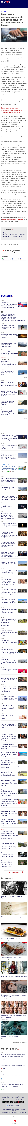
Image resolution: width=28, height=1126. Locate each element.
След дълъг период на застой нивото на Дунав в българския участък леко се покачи (9, 602)
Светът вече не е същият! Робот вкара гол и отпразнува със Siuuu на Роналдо (12, 1085)
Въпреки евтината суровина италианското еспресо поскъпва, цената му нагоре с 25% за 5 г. (9, 652)
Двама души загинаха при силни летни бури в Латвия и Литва (9, 344)
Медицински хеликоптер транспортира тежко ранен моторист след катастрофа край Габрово (9, 456)
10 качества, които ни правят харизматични (14, 976)
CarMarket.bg (5, 1096)
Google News (7, 259)
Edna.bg (8, 1097)
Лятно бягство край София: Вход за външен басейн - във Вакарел (9, 469)
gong (4, 1089)
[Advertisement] (14, 277)
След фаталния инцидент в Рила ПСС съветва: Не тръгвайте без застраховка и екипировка (9, 622)
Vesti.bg (12, 1097)
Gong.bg (14, 1094)
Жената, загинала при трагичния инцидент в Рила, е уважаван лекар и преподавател (9, 845)
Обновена (3, 829)
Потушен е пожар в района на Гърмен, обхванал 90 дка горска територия (8, 412)
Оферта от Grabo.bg (5, 464)
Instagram (24, 259)
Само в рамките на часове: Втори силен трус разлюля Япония (9, 447)
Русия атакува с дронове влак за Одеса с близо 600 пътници (9, 336)
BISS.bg (10, 1096)
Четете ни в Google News (14, 1105)
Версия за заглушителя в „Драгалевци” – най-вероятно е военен (9, 854)
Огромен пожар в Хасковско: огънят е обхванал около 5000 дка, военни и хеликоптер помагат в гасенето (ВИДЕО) (11, 835)
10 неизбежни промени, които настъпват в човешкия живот (13, 1016)
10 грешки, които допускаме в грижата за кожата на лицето (13, 996)
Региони (17, 6)
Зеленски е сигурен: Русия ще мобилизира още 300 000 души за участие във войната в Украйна (9, 438)
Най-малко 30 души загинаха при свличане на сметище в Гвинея (9, 353)
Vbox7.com (9, 1094)
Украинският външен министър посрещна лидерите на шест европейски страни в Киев (9, 554)
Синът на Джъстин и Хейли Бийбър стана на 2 (13, 1065)
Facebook (16, 259)
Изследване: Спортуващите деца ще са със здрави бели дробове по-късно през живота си (9, 364)
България (6, 295)
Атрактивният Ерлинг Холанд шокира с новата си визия (9, 746)
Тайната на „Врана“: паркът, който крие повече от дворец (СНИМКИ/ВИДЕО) (7, 863)
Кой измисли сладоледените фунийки (9, 641)
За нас (4, 1109)
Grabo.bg (21, 1096)
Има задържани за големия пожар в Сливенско (7, 506)
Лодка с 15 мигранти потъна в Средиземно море (8, 372)
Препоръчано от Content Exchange (18, 1042)
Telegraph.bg (21, 1097)
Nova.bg (16, 1097)
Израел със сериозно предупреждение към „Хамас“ (8, 327)
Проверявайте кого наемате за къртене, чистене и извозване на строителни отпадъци (8, 708)
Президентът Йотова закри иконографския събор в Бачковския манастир (8, 544)
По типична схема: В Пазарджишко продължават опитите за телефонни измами (9, 534)
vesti (4, 1079)
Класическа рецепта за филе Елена (11, 957)
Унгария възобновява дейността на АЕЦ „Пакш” (9, 562)
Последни (5, 6)
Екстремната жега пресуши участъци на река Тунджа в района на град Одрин (9, 633)
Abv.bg (4, 1094)
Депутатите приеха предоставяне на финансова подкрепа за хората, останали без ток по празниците (14, 234)
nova (4, 1059)
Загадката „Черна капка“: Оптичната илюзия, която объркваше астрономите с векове (13, 1074)
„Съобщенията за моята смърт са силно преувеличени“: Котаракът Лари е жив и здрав (9, 592)
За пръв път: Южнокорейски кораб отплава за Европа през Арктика (8, 662)
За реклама (8, 1109)
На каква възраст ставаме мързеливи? (9, 670)
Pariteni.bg (4, 1097)
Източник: (3, 244)
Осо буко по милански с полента (11, 938)
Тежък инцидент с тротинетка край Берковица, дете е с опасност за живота (7, 516)
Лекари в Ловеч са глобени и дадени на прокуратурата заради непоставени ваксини (8, 582)
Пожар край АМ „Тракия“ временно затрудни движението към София (9, 572)
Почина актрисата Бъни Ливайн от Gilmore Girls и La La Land (9, 525)
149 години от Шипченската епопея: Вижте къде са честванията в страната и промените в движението (13, 764)
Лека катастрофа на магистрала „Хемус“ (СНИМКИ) (7, 402)
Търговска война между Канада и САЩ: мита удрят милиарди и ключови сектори (9, 393)
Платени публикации (16, 1109)
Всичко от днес (14, 872)
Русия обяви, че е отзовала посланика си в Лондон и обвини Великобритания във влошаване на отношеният (9, 306)
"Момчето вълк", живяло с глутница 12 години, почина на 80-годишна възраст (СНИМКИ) (13, 1055)
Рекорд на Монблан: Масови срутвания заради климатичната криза (9, 698)
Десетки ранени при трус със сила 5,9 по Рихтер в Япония (9, 679)
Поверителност (7, 1112)
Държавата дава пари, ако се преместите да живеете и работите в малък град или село (9, 782)
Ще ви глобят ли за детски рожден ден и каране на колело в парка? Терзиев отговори (9, 802)
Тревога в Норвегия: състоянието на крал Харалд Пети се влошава (9, 384)
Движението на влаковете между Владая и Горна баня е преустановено (9, 480)
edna (4, 1068)
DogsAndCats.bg (20, 1094)
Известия (24, 1112)
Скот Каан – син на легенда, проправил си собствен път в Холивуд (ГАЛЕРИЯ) (8, 737)
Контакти (23, 1109)
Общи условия (20, 1117)
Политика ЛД (16, 1112)
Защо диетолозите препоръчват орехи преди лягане (9, 717)
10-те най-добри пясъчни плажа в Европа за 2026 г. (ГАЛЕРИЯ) (9, 754)
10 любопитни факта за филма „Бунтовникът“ (10, 1037)
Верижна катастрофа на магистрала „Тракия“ (8, 488)
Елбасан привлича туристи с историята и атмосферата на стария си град (9, 822)
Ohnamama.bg (16, 1096)
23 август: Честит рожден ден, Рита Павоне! (11, 897)
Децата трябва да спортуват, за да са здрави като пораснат (8, 773)
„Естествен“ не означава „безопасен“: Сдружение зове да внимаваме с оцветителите (9, 689)
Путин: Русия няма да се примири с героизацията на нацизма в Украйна (9, 497)
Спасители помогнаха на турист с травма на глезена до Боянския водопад (9, 612)
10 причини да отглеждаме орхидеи (12, 917)
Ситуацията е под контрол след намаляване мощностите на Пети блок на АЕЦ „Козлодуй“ (9, 792)
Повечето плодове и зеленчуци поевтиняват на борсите (8, 725)
